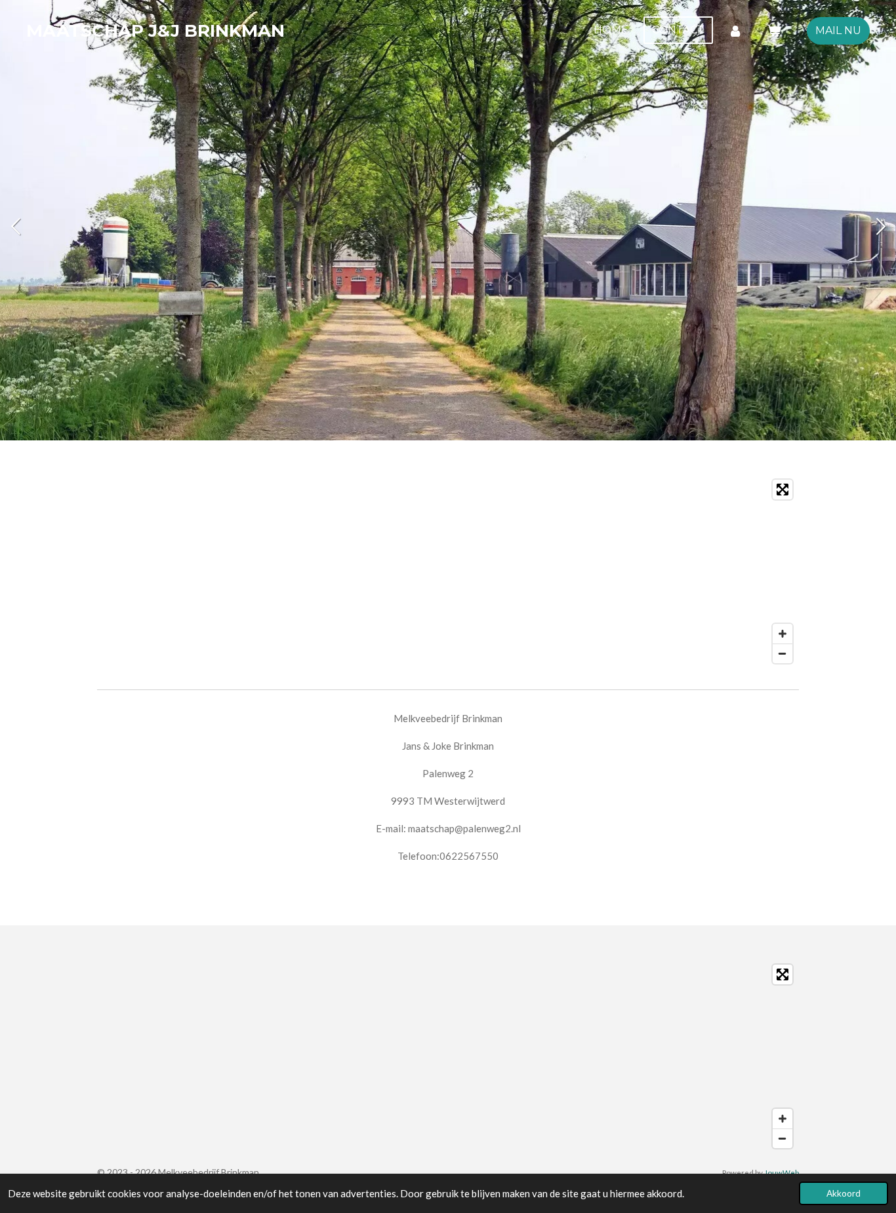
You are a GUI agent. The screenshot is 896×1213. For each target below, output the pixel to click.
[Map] (448, 571)
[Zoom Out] (782, 653)
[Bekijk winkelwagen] (774, 30)
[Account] (735, 30)
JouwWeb (781, 1172)
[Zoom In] (782, 634)
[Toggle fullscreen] (782, 489)
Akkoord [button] (843, 1193)
